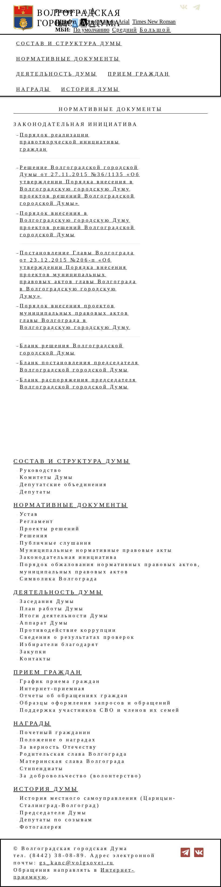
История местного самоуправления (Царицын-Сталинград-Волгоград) (98, 801)
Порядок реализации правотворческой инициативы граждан (70, 142)
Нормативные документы (68, 59)
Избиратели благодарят (59, 644)
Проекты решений (50, 528)
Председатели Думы (53, 812)
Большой (155, 29)
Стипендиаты (42, 768)
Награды (33, 89)
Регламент (37, 521)
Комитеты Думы (46, 477)
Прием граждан (139, 74)
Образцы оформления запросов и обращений (95, 703)
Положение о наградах (58, 739)
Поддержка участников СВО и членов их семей (100, 710)
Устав (29, 514)
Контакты (35, 658)
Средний (124, 29)
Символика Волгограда (59, 578)
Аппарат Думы (44, 623)
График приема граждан (60, 681)
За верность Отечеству (58, 747)
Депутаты (35, 492)
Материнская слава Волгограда (72, 761)
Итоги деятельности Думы (64, 615)
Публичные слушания (56, 543)
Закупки (33, 651)
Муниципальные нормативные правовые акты (96, 550)
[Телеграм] (185, 851)
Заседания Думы (47, 601)
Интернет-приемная (52, 688)
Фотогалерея (41, 827)
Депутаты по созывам (56, 819)
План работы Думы (52, 608)
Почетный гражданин (55, 732)
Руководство (41, 470)
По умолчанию (97, 21)
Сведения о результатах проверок (77, 637)
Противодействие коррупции (68, 630)
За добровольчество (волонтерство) (81, 776)
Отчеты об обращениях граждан (74, 695)
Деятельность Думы (56, 74)
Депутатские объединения (63, 484)
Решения (34, 535)
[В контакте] (198, 851)
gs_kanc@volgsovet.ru (76, 862)
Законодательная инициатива (68, 557)
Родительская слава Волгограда (73, 754)
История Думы (90, 89)
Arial (124, 21)
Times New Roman (154, 21)
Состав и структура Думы (69, 43)
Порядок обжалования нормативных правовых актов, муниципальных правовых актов (110, 568)
